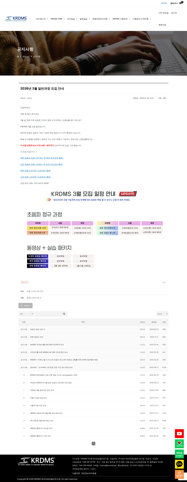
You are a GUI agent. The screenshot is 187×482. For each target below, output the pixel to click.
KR (162, 3)
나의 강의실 (164, 13)
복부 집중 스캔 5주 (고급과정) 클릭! (35, 170)
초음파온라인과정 (100, 19)
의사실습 (71, 19)
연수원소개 (41, 19)
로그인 (174, 13)
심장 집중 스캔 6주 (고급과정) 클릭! (35, 177)
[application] (47, 18)
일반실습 (83, 19)
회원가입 (162, 25)
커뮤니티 (26, 56)
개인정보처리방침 (88, 473)
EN (165, 3)
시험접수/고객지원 (140, 19)
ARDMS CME (56, 19)
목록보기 (27, 306)
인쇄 (163, 282)
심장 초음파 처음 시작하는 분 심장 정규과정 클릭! (41, 164)
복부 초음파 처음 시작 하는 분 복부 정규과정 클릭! (42, 158)
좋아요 (25, 282)
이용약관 (76, 473)
